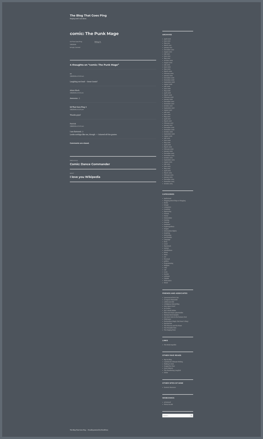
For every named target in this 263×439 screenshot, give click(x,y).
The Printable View (170, 328)
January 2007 (168, 125)
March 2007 (168, 121)
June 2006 (167, 140)
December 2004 (169, 179)
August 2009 (168, 63)
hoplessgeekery (169, 226)
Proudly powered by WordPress (98, 430)
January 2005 (168, 177)
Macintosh (167, 246)
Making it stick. (169, 364)
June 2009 (167, 67)
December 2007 (169, 101)
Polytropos (167, 319)
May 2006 (167, 143)
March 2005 (168, 173)
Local (165, 244)
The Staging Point (170, 330)
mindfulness (168, 250)
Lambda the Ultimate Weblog (173, 362)
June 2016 (167, 41)
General (77, 47)
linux (165, 242)
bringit (72, 47)
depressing (167, 211)
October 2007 (168, 106)
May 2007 (167, 117)
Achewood (167, 402)
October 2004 (168, 184)
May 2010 (167, 58)
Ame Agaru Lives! (169, 306)
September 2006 (169, 134)
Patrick (73, 124)
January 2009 (168, 76)
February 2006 (169, 149)
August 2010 (168, 52)
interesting (167, 235)
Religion (166, 265)
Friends (166, 214)
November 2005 (169, 155)
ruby (165, 268)
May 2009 (167, 69)
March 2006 (168, 147)
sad (165, 270)
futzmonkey (168, 218)
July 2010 (167, 54)
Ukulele (166, 278)
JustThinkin (168, 237)
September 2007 (169, 108)
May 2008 (167, 91)
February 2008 (168, 97)
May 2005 (167, 168)
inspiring (167, 233)
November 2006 (169, 130)
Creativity (167, 209)
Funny (166, 216)
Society (166, 274)
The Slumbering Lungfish (172, 370)
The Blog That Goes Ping (88, 15)
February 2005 (168, 175)
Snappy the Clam (169, 366)
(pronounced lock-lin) (171, 297)
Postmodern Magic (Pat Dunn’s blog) (176, 321)
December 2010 (169, 50)
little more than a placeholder (173, 313)
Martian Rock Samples (171, 315)
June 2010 (167, 56)
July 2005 (167, 164)
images (166, 229)
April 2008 (167, 93)
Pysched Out (168, 323)
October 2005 (168, 158)
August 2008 (168, 84)
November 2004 (169, 181)
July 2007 (167, 112)
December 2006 (169, 127)
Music (166, 252)
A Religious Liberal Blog (171, 304)
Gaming (166, 220)
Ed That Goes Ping (76, 41)
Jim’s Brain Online (170, 310)
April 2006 (167, 145)
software (167, 276)
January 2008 (168, 99)
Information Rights (170, 231)
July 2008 (167, 86)
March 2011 (167, 45)
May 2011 (167, 43)
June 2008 (167, 89)
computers (167, 207)
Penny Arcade (168, 404)
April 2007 (167, 119)
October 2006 (168, 132)
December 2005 (169, 153)
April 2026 (167, 39)
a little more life (169, 302)
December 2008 (169, 78)
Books (166, 203)
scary (165, 272)
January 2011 (168, 47)
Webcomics (168, 280)
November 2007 (169, 104)
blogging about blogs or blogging (175, 201)
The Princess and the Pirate (173, 326)
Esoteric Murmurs (170, 387)
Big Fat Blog (168, 360)
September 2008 (169, 82)
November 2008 (169, 80)
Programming (168, 263)
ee (71, 74)
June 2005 (167, 166)
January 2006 (168, 151)
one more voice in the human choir (175, 317)
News (166, 255)
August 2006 (168, 136)
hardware (167, 224)
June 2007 (167, 114)
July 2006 (167, 138)
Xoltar (166, 372)
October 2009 (168, 60)
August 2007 (168, 110)
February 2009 (169, 73)
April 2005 (167, 171)
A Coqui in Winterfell (170, 300)
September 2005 (169, 160)
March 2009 (168, 71)
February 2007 (168, 123)
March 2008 (168, 95)
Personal (167, 259)
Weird (166, 283)
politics (166, 261)
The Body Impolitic (170, 345)
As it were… (167, 308)
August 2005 (168, 162)
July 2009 (167, 65)
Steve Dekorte (168, 368)
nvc (165, 257)
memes (166, 248)
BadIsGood (167, 198)
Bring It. (98, 42)
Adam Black (74, 90)
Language (167, 239)
